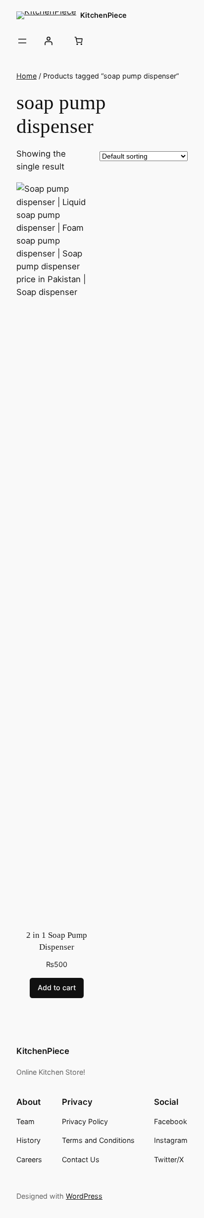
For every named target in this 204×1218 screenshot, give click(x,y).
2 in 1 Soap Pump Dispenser (56, 941)
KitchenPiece (103, 15)
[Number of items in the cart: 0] (78, 41)
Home (26, 76)
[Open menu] (22, 41)
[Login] (48, 41)
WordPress (84, 1196)
